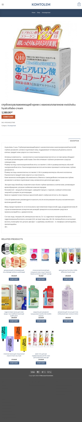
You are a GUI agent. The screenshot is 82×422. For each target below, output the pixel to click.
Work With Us (6, 408)
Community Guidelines (9, 417)
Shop (38, 12)
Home (33, 12)
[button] (3, 4)
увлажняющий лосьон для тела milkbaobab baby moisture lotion (68, 313)
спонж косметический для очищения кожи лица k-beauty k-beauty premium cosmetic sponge (41, 272)
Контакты (5, 388)
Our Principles (6, 402)
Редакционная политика (37, 385)
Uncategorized (46, 12)
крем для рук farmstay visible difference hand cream (68, 271)
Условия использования (64, 385)
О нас (4, 385)
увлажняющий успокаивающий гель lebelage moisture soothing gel (14, 271)
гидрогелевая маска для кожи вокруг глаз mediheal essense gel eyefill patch (14, 313)
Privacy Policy (60, 394)
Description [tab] (74, 141)
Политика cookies (61, 388)
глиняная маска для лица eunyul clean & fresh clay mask (14, 355)
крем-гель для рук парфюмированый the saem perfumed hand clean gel (41, 355)
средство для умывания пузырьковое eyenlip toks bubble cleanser (41, 313)
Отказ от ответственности (64, 391)
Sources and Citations (9, 405)
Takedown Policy (7, 411)
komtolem (41, 4)
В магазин (8, 117)
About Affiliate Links (8, 414)
